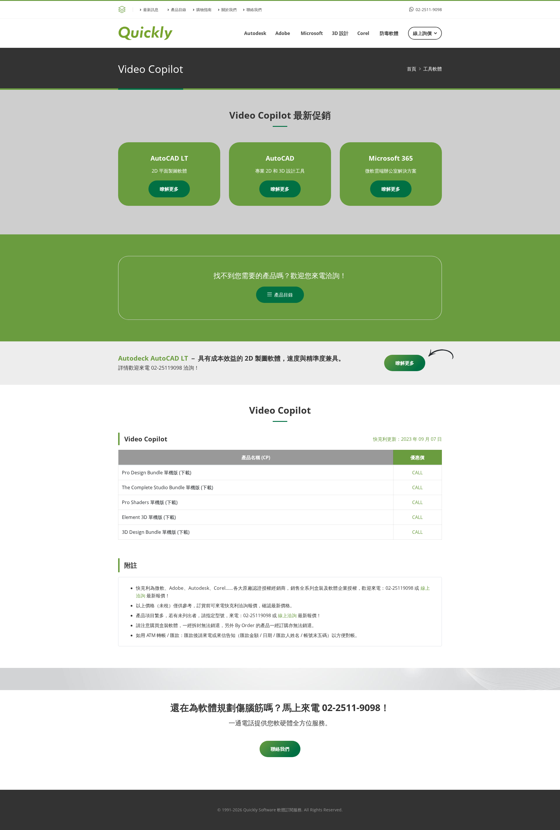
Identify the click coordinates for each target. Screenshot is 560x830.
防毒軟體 (389, 33)
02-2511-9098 (428, 9)
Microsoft (312, 33)
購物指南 (203, 9)
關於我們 (229, 9)
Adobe (282, 33)
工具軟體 (432, 69)
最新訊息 (150, 9)
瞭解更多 (169, 189)
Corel (363, 33)
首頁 (411, 69)
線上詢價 (422, 33)
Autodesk (255, 33)
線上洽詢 (287, 615)
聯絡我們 (254, 9)
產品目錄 (178, 9)
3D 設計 (340, 33)
